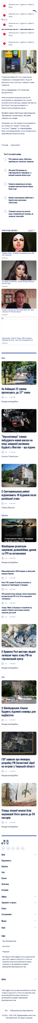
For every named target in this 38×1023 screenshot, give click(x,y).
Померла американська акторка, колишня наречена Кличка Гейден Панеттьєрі (21, 186)
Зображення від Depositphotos (21, 1010)
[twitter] (13, 848)
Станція (5, 145)
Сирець (13, 128)
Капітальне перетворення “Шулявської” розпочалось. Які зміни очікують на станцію (18, 115)
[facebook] (8, 848)
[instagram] (17, 848)
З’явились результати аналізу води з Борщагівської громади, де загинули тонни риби (21, 213)
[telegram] (3, 848)
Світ (3, 677)
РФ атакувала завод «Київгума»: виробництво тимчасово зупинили (21, 160)
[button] (20, 854)
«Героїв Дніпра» (26, 128)
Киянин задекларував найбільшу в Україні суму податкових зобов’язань (21, 200)
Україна (5, 515)
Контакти (6, 946)
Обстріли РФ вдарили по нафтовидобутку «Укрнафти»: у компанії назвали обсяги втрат (20, 172)
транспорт (15, 145)
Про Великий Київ (9, 941)
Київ (3, 358)
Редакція (5, 951)
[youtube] (22, 848)
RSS (6, 1010)
